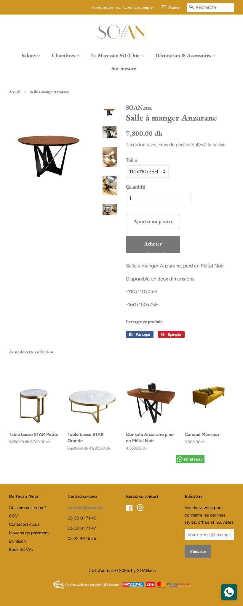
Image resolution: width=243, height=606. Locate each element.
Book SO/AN (21, 549)
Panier (174, 7)
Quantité (135, 187)
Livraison (17, 541)
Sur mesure (123, 68)
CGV (13, 516)
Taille (131, 160)
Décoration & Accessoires (183, 55)
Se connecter (102, 7)
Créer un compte (138, 7)
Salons (29, 55)
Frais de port (171, 145)
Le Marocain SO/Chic (115, 55)
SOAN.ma (146, 570)
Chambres (64, 55)
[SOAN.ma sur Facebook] (129, 509)
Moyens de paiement (29, 533)
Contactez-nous (24, 524)
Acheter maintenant (153, 246)
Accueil (14, 91)
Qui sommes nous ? (27, 507)
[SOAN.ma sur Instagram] (140, 509)
